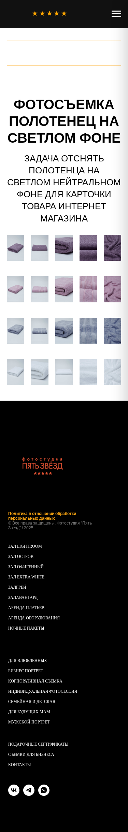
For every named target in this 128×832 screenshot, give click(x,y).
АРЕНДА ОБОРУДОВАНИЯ (34, 618)
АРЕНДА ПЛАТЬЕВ (26, 607)
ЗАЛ (12, 587)
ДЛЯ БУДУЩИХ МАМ (29, 711)
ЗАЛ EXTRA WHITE (26, 577)
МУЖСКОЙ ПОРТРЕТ (28, 722)
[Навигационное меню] (116, 14)
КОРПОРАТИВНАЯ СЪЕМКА (35, 681)
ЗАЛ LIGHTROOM (25, 546)
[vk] (13, 794)
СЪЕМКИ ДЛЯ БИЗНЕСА (31, 754)
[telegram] (28, 794)
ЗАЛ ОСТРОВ (20, 556)
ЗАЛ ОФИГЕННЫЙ (26, 566)
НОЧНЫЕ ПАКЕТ (24, 628)
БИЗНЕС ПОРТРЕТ (25, 671)
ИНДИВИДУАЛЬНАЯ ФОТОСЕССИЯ (42, 691)
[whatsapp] (43, 794)
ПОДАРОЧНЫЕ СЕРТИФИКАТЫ (38, 744)
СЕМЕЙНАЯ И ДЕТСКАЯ (31, 701)
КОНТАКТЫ (19, 764)
